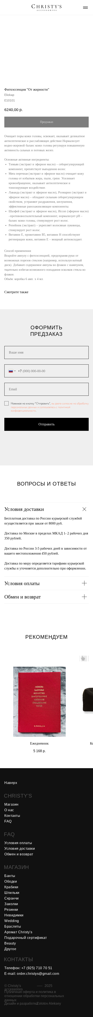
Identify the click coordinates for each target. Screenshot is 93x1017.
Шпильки (11, 893)
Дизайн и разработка (21, 1003)
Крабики (11, 887)
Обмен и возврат (18, 854)
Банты (9, 876)
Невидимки (14, 915)
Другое (10, 949)
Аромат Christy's (18, 932)
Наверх (10, 783)
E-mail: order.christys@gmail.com (31, 973)
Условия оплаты (18, 843)
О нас (9, 810)
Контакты (12, 815)
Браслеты (12, 926)
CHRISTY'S (18, 796)
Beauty (10, 943)
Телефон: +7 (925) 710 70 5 (27, 968)
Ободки (10, 881)
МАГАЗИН (16, 867)
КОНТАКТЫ (18, 959)
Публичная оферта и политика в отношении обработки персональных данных (34, 996)
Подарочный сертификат (25, 938)
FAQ (9, 834)
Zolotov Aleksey (49, 1003)
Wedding (11, 921)
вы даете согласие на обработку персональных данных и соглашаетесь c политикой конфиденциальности (50, 407)
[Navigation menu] (85, 7)
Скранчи (11, 898)
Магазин (11, 804)
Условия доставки (19, 848)
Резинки (11, 909)
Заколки (11, 904)
